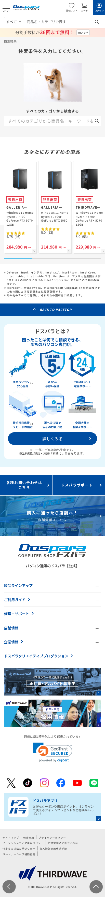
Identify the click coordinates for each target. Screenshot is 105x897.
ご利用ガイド (14, 599)
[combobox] (62, 21)
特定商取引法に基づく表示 (19, 848)
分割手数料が (44, 32)
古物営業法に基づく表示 (63, 843)
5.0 (47, 232)
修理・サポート (16, 613)
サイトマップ (11, 838)
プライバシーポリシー (52, 838)
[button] (52, 752)
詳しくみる (52, 439)
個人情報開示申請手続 (53, 848)
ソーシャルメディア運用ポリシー (23, 843)
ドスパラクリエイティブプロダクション (36, 655)
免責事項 (28, 838)
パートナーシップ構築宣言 (19, 854)
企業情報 (11, 641)
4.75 (13, 236)
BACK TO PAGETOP (56, 309)
